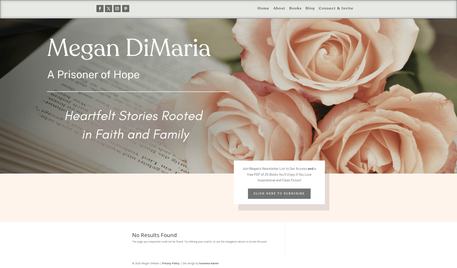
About (279, 8)
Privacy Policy (171, 263)
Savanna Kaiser (209, 263)
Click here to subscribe (279, 193)
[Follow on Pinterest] (125, 8)
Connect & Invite (336, 8)
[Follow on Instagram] (117, 8)
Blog (310, 8)
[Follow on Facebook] (100, 8)
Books (295, 8)
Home (263, 8)
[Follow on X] (108, 8)
